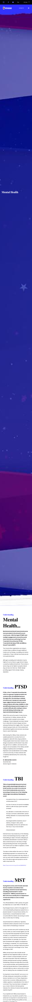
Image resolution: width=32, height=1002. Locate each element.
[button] (28, 8)
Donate (21, 8)
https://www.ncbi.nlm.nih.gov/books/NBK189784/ (14, 865)
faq (18, 2)
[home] (7, 8)
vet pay (25, 2)
